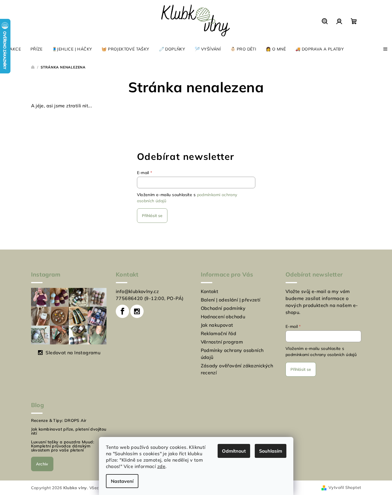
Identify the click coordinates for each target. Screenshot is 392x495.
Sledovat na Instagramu (73, 352)
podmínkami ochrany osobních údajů (321, 354)
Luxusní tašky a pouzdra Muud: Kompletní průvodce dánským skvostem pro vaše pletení (62, 446)
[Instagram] (137, 311)
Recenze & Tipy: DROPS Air (58, 420)
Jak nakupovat (217, 325)
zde (161, 466)
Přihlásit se (152, 215)
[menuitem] (13, 49)
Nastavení (122, 481)
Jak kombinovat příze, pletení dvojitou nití (68, 431)
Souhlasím (270, 451)
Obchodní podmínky (223, 308)
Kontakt (209, 291)
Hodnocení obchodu (223, 316)
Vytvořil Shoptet (344, 487)
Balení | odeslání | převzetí (231, 300)
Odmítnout (234, 451)
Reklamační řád (218, 333)
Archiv (42, 464)
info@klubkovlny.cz (137, 291)
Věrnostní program (222, 342)
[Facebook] (122, 311)
